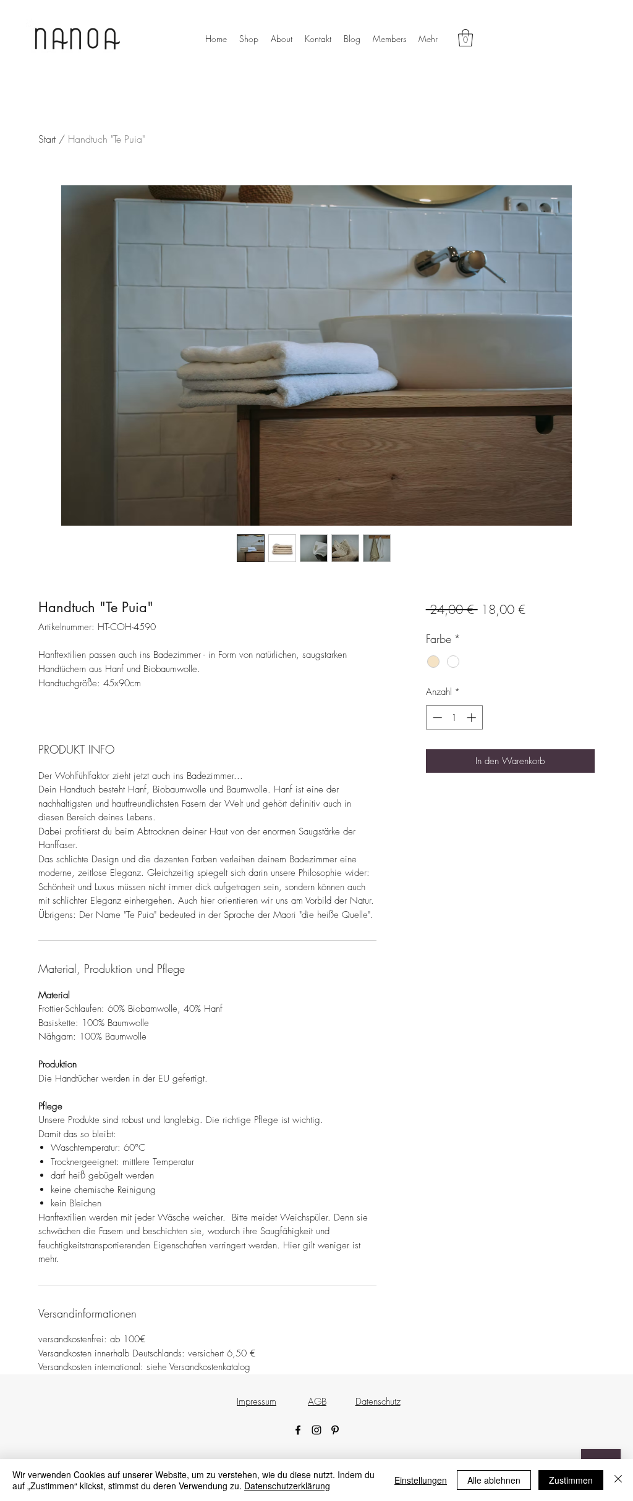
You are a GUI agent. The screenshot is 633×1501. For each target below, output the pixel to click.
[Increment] (472, 717)
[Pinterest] (335, 1430)
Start (47, 139)
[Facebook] (298, 1430)
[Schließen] (618, 1480)
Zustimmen (571, 1480)
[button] (465, 38)
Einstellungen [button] (420, 1480)
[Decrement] (436, 717)
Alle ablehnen (493, 1480)
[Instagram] (316, 1430)
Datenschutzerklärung (287, 1485)
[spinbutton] (454, 717)
